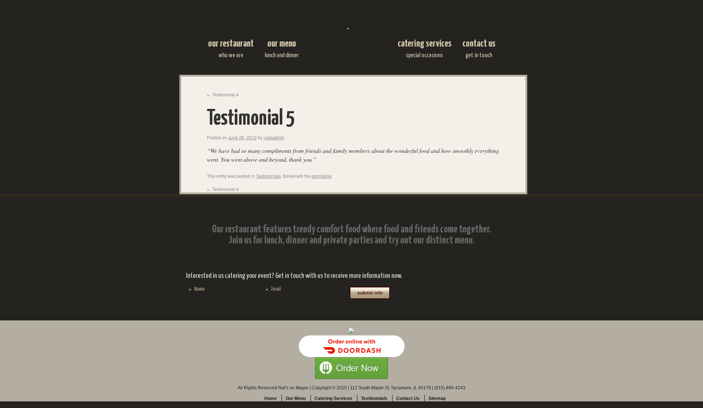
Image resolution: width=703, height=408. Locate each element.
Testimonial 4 (223, 94)
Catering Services (424, 49)
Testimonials (268, 176)
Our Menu (282, 49)
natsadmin (274, 137)
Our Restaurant (231, 49)
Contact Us (478, 49)
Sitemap (437, 398)
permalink (321, 176)
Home (270, 398)
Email (276, 289)
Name (199, 289)
